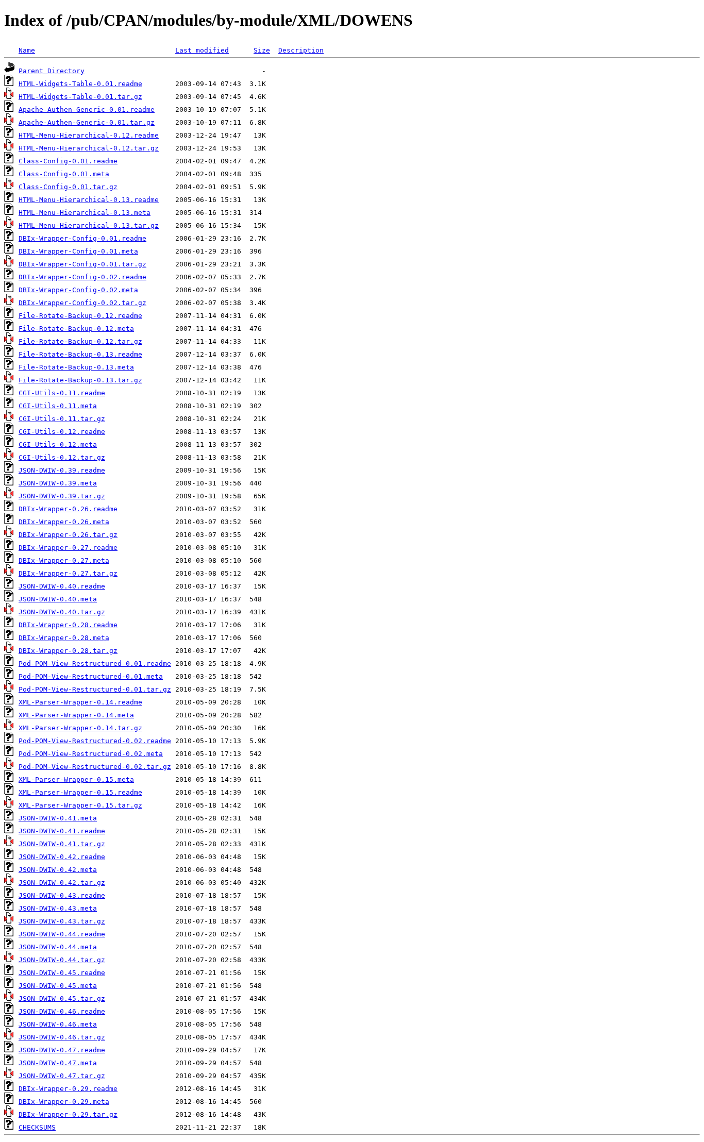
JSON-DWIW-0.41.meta (58, 818)
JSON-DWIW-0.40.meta (58, 599)
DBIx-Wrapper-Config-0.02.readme (82, 277)
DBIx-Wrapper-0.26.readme (68, 509)
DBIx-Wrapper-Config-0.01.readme (82, 238)
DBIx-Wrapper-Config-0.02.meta (78, 290)
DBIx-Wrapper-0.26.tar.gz (68, 535)
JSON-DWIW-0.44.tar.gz (62, 960)
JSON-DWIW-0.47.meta (58, 1063)
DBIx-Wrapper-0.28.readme (68, 625)
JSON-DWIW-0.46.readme (62, 1011)
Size (262, 50)
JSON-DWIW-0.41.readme (62, 831)
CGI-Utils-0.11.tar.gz (62, 419)
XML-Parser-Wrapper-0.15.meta (76, 779)
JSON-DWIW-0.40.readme (62, 586)
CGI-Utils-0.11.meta (58, 406)
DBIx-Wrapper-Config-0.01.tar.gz (82, 264)
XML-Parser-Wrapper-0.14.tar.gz (80, 728)
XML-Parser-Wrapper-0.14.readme (80, 702)
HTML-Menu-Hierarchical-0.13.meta (84, 212)
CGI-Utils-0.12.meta (58, 444)
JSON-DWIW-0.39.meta (58, 483)
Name (27, 50)
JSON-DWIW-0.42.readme (62, 857)
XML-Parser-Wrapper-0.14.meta (76, 715)
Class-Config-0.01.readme (68, 161)
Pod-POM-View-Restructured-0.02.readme (95, 741)
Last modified (202, 50)
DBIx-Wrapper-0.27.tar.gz (68, 573)
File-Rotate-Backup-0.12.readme (80, 316)
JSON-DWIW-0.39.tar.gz (62, 496)
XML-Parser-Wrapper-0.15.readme (80, 792)
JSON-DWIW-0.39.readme (62, 470)
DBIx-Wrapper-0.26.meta (64, 522)
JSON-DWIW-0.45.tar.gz (62, 998)
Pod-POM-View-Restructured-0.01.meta (91, 676)
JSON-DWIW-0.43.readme (62, 895)
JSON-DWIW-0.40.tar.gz (62, 612)
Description (301, 50)
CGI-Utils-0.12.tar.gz (62, 457)
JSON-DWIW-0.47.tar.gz (62, 1076)
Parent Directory (52, 71)
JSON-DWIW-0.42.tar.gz (62, 882)
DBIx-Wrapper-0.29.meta (64, 1101)
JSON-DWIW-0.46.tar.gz (62, 1037)
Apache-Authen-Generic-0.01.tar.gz (87, 122)
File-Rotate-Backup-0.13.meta (76, 367)
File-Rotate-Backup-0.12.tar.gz (80, 341)
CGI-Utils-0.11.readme (62, 393)
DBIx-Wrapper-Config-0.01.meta (78, 251)
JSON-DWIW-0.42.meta (58, 870)
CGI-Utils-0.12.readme (62, 431)
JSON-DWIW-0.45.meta (58, 985)
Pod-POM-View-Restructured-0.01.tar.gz (95, 689)
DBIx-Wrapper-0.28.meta (64, 638)
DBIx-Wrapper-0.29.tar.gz (68, 1114)
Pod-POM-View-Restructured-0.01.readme (95, 663)
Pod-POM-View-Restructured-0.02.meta (91, 754)
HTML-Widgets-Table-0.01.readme (80, 84)
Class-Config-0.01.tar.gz (68, 187)
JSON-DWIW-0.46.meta (58, 1024)
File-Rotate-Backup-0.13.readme (80, 354)
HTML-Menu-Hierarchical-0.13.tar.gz (89, 225)
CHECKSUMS (37, 1127)
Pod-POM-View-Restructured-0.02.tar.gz (95, 766)
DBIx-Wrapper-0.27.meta (64, 560)
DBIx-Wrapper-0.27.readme (68, 547)
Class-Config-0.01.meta (64, 174)
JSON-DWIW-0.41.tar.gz (62, 844)
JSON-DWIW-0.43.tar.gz (62, 921)
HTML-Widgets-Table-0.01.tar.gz (80, 96)
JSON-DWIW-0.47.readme (62, 1050)
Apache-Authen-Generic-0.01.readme (87, 109)
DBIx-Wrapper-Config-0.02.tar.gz (82, 303)
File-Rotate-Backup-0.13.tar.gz (80, 380)
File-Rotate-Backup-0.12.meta (76, 328)
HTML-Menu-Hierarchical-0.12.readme (89, 135)
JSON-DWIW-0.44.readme (62, 934)
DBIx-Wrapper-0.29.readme (68, 1089)
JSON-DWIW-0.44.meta (58, 947)
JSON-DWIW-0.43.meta (58, 908)
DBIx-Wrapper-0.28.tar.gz (68, 650)
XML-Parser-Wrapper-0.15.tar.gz (80, 805)
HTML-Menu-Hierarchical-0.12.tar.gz (89, 148)
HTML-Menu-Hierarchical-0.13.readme (89, 200)
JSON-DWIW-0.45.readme (62, 973)
